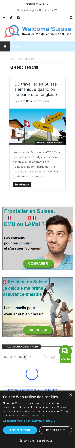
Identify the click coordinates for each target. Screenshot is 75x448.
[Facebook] (3, 17)
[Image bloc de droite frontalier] (37, 238)
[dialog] (37, 419)
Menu (17, 46)
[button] (37, 421)
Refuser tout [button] (55, 430)
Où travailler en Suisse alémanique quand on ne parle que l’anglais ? (35, 89)
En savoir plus (36, 415)
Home (12, 58)
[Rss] (18, 17)
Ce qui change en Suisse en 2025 (37, 10)
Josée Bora (25, 101)
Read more (22, 184)
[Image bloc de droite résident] (37, 306)
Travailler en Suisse (49, 142)
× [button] (70, 394)
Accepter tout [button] (20, 430)
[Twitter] (11, 17)
